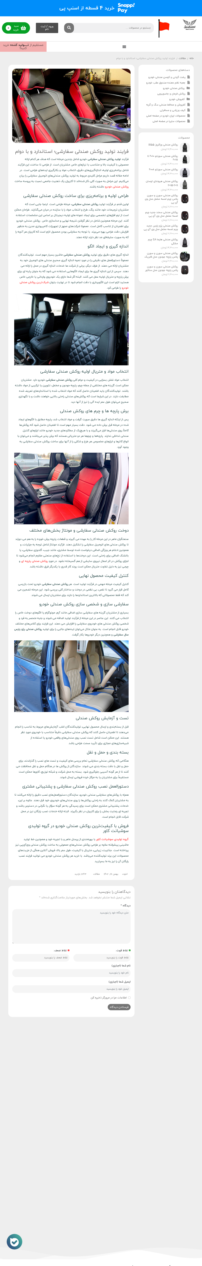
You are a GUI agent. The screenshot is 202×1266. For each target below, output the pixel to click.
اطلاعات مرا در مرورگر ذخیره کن (109, 998)
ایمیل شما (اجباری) (120, 982)
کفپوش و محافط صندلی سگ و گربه (165, 105)
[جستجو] (69, 28)
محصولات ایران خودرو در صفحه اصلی (165, 116)
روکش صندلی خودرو (174, 88)
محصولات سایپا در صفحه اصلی (168, 121)
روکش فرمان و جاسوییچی (171, 94)
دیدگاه (126, 906)
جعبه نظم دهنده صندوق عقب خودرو (165, 83)
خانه (191, 58)
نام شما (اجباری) (121, 966)
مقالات (182, 58)
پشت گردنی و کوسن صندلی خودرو (166, 77)
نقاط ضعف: (60, 950)
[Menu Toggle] (124, 47)
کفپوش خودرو (177, 99)
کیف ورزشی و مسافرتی (172, 110)
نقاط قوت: (122, 950)
